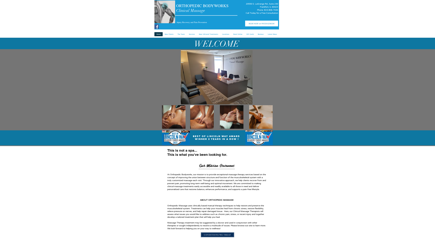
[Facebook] (156, 26)
